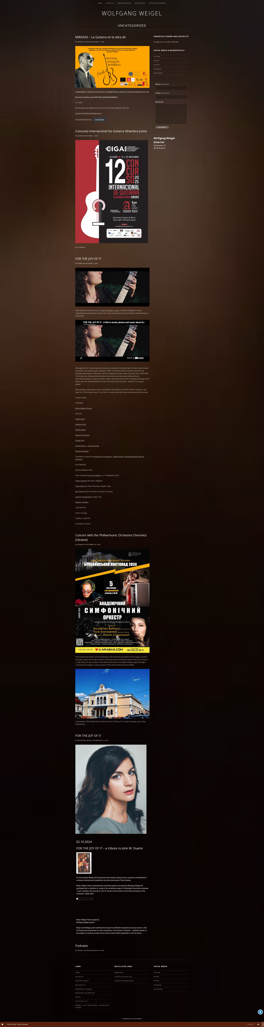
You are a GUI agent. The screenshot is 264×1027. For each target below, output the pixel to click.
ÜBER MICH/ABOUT (124, 3)
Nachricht (159, 102)
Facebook (157, 69)
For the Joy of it (81, 1001)
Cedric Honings (81, 481)
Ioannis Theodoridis (83, 497)
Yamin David (80, 419)
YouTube (157, 56)
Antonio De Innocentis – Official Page (108, 456)
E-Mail (162, 93)
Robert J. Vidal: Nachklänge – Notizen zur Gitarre (92, 1006)
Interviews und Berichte (85, 993)
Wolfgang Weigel (132, 13)
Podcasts (81, 946)
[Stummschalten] (258, 1024)
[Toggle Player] (263, 1024)
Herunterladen (99, 119)
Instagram (158, 73)
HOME (100, 3)
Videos (78, 997)
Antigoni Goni (80, 424)
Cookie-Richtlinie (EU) (123, 977)
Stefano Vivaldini (81, 502)
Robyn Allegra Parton (83, 408)
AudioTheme (137, 1019)
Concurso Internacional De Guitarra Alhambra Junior (111, 131)
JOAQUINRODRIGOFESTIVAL (83, 119)
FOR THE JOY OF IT (88, 259)
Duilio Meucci (80, 486)
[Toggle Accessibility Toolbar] (260, 1012)
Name (162, 84)
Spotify (157, 65)
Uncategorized (132, 25)
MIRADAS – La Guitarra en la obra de (100, 37)
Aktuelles (110, 3)
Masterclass (140, 3)
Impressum (118, 972)
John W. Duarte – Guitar (110, 310)
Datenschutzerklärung (124, 981)
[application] (132, 1024)
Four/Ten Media (94, 475)
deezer (156, 61)
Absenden (162, 127)
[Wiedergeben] (2, 1024)
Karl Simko (79, 491)
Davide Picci (79, 440)
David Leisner (80, 430)
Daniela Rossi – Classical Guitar (87, 446)
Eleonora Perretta (82, 435)
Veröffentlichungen (157, 3)
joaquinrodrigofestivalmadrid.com (88, 113)
